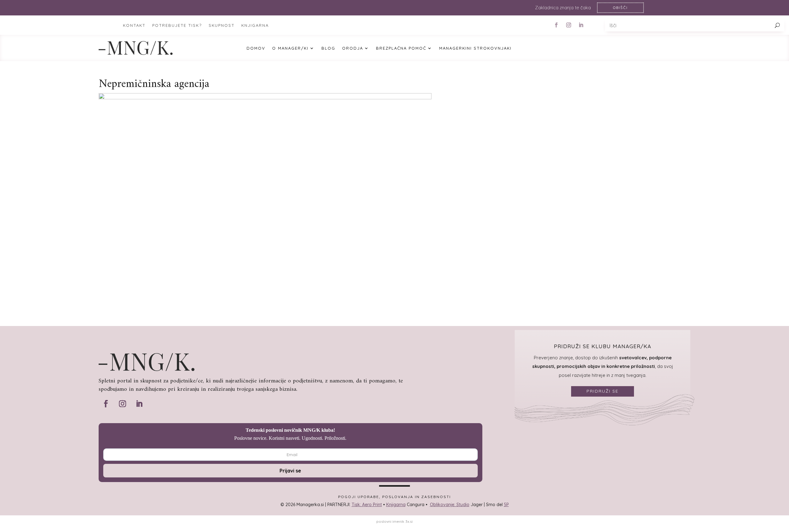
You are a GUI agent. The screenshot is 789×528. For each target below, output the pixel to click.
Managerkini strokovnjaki (475, 48)
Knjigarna (396, 504)
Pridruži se (603, 391)
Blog (328, 48)
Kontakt (134, 25)
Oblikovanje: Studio (449, 504)
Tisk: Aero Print (367, 504)
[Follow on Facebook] (556, 25)
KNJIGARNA (255, 25)
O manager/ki (290, 48)
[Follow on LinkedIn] (581, 25)
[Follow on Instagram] (569, 25)
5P (506, 504)
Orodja (352, 48)
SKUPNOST (222, 25)
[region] (394, 7)
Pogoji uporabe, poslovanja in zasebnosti (394, 497)
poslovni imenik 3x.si (394, 521)
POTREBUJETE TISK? (177, 25)
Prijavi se (290, 471)
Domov (256, 48)
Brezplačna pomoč (401, 48)
